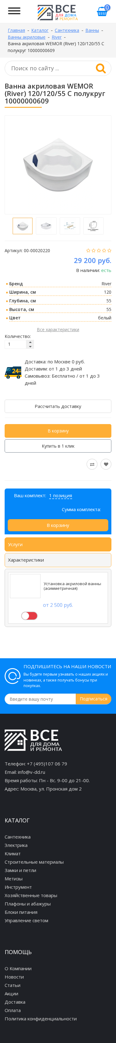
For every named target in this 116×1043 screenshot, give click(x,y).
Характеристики (26, 560)
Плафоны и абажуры (28, 904)
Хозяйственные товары (31, 895)
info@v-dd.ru (31, 772)
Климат (13, 853)
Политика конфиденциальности (41, 1018)
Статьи (12, 985)
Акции (11, 993)
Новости (14, 977)
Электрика (16, 845)
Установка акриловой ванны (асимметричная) (72, 586)
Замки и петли (20, 870)
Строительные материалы (34, 862)
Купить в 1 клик (58, 446)
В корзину (58, 431)
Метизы (14, 878)
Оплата (13, 1010)
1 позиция (60, 495)
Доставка (15, 1002)
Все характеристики (58, 329)
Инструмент (18, 887)
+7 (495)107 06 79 (47, 763)
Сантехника (18, 837)
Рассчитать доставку (58, 406)
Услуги (15, 544)
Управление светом (26, 920)
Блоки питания (21, 912)
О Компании (18, 968)
